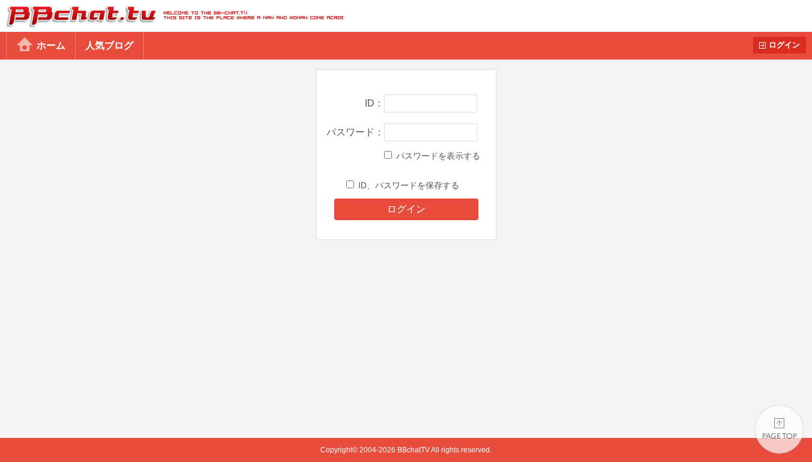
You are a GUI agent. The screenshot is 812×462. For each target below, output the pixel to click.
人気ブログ (109, 45)
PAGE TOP (779, 429)
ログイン (784, 44)
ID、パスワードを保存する (408, 185)
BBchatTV (171, 16)
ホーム (51, 45)
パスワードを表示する (438, 156)
